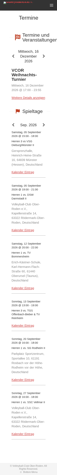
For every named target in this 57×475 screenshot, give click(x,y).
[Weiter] (44, 56)
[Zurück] (13, 56)
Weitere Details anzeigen (28, 97)
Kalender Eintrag (23, 172)
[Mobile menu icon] (51, 5)
